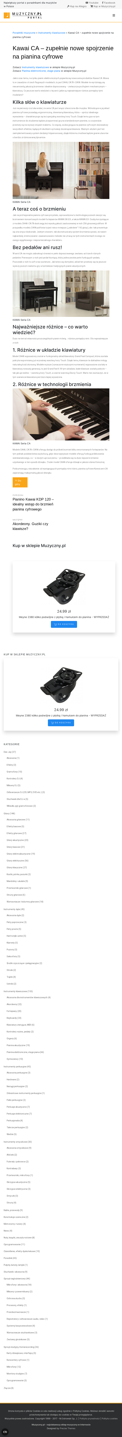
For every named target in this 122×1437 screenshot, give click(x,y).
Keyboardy (12, 1018)
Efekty (10, 765)
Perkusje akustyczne (17, 1107)
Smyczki (11, 1196)
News (6, 1231)
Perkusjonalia (13, 1120)
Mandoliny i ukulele (16, 881)
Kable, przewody (11, 1210)
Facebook (109, 2)
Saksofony (12, 956)
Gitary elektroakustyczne (18, 854)
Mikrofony (11, 1367)
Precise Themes (67, 1428)
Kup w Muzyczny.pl (104, 6)
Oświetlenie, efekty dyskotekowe (19, 1251)
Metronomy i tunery (13, 1224)
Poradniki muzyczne (24, 32)
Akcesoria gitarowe (16, 819)
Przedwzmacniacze (16, 1312)
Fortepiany (12, 1011)
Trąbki (10, 977)
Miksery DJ (12, 785)
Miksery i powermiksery (18, 1291)
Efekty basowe (14, 826)
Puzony (10, 949)
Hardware (11, 1079)
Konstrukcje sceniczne (14, 1217)
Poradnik (8, 1258)
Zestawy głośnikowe (16, 1339)
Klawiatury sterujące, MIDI (19, 1025)
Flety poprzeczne (15, 922)
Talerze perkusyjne (16, 1127)
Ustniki (10, 984)
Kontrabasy (12, 1168)
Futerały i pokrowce (16, 1161)
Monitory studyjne (15, 1373)
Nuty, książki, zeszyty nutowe (18, 1237)
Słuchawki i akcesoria (14, 1272)
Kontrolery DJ (13, 778)
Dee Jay (7, 752)
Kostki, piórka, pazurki (17, 874)
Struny (10, 1202)
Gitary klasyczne (14, 867)
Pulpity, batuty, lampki (14, 1265)
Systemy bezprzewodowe (19, 1326)
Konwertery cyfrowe (16, 1360)
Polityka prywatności (90, 1418)
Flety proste (12, 929)
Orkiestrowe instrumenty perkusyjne (24, 1093)
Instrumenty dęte (12, 909)
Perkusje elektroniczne (18, 1114)
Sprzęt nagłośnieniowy (15, 1278)
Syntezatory (13, 1059)
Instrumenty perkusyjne (15, 1066)
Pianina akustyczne (16, 1045)
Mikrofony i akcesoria (17, 1285)
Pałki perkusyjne (14, 1100)
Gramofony (12, 772)
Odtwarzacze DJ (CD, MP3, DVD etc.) (24, 792)
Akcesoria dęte (14, 915)
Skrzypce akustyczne (17, 1182)
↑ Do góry (18, 482)
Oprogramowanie (12, 1244)
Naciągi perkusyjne (16, 1086)
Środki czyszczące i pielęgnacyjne (23, 963)
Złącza (7, 1388)
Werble (10, 1134)
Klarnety (11, 943)
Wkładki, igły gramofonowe (20, 806)
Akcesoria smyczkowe (17, 1148)
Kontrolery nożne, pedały (18, 1031)
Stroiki (10, 970)
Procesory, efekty (15, 1305)
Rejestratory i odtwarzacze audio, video (25, 1319)
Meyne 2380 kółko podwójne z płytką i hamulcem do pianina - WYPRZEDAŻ (64, 617)
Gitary (6, 813)
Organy (10, 1038)
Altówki (10, 1155)
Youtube (93, 2)
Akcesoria (11, 758)
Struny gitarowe (14, 895)
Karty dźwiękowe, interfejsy (20, 1353)
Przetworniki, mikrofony (18, 1175)
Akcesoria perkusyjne (17, 1073)
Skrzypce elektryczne (17, 1189)
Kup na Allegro (78, 6)
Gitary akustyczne (15, 840)
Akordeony (12, 1004)
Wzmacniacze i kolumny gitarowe (23, 902)
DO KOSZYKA (65, 624)
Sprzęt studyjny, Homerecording (19, 1347)
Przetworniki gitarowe (17, 888)
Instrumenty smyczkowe (15, 1142)
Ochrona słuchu (14, 1298)
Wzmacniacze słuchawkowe (20, 1332)
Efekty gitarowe (14, 833)
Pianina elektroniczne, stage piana (41, 70)
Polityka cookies (110, 1418)
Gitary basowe (13, 847)
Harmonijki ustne (15, 936)
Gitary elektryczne (15, 860)
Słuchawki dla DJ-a (16, 799)
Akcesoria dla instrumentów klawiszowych (27, 997)
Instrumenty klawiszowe (51, 32)
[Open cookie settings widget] (5, 1432)
